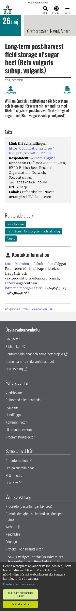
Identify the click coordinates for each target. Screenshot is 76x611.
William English (43, 158)
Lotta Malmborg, (18, 264)
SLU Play (11, 483)
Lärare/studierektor (18, 430)
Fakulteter (12, 339)
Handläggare (14, 415)
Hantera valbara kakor (18, 584)
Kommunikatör (16, 422)
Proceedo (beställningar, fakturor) (28, 506)
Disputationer (15, 224)
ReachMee (12, 534)
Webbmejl (12, 527)
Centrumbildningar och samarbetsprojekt (34, 354)
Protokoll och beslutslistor (24, 549)
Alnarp (11, 238)
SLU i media (13, 475)
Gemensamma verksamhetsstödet (29, 361)
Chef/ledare (13, 392)
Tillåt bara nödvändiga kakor (20, 594)
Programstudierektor (19, 437)
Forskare (11, 407)
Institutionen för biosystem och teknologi (33, 231)
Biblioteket (12, 346)
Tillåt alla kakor (20, 604)
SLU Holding (14, 369)
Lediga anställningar (19, 468)
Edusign (11, 542)
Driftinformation (16, 460)
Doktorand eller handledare (24, 400)
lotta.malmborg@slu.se (24, 288)
